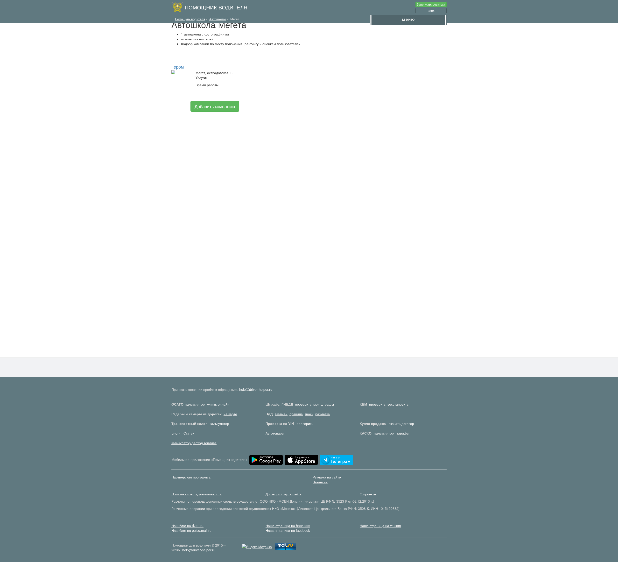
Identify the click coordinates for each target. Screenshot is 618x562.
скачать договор (401, 423)
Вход (431, 10)
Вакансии (320, 481)
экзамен (281, 413)
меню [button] (408, 19)
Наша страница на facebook (288, 530)
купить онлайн (218, 404)
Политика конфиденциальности (196, 494)
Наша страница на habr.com (288, 525)
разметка (322, 413)
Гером (177, 66)
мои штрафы (323, 404)
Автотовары (275, 433)
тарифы (403, 433)
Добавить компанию (215, 106)
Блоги (176, 433)
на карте (230, 413)
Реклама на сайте (327, 477)
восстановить (397, 404)
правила (296, 413)
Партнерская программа (191, 477)
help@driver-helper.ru (255, 389)
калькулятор (195, 404)
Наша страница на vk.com (380, 525)
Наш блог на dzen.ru (187, 525)
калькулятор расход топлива (194, 442)
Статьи (188, 433)
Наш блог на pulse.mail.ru (191, 530)
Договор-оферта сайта (284, 494)
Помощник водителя (216, 7)
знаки (309, 413)
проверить (303, 404)
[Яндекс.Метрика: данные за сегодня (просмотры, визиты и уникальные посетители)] (257, 546)
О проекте (368, 494)
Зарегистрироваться (431, 4)
